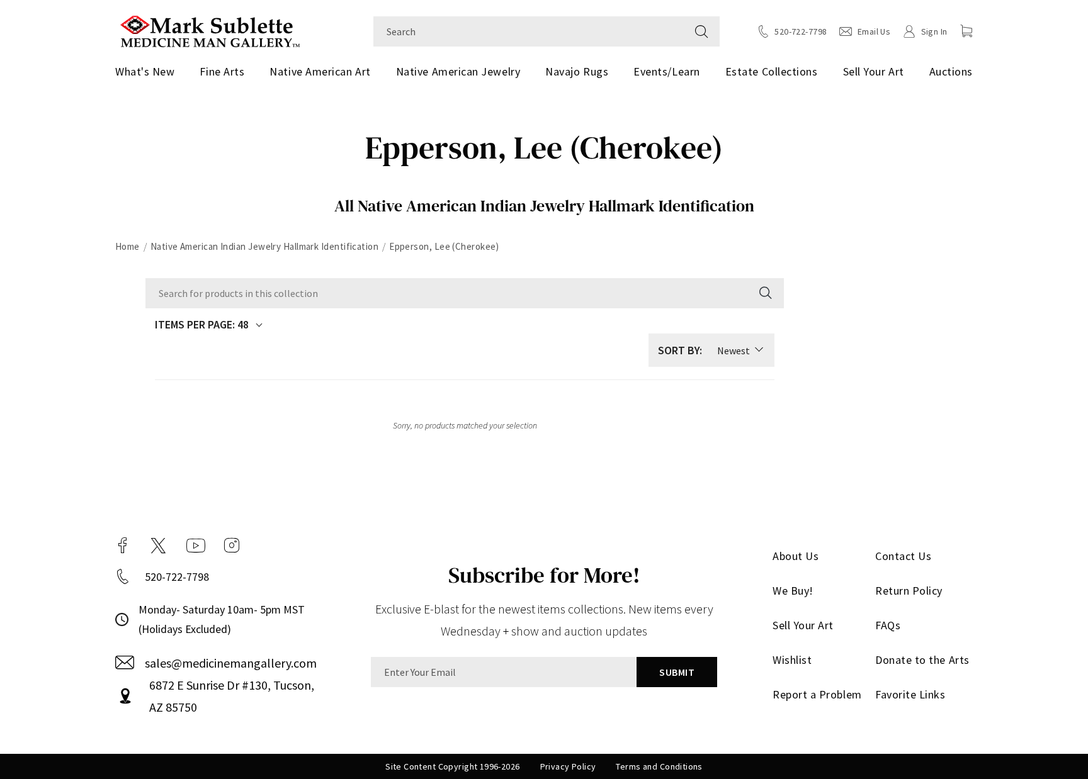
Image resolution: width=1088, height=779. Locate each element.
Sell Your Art (873, 71)
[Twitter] (158, 545)
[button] (966, 31)
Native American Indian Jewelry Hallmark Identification (264, 246)
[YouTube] (195, 545)
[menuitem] (149, 72)
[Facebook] (122, 545)
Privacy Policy (568, 766)
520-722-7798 (177, 576)
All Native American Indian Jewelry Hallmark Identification (544, 205)
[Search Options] (764, 293)
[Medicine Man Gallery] (210, 30)
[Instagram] (231, 545)
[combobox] (528, 31)
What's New (144, 71)
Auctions (951, 71)
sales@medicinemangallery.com (231, 663)
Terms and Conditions (659, 766)
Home (127, 246)
